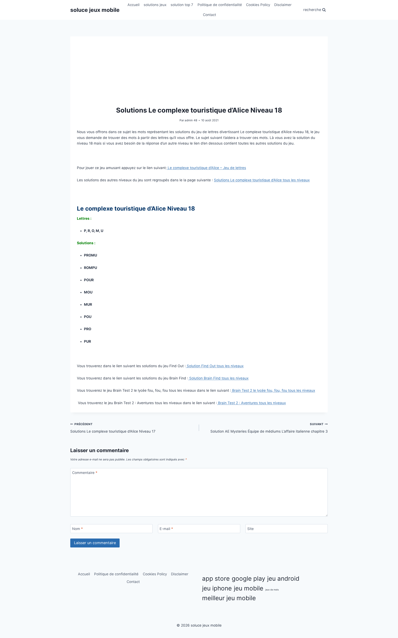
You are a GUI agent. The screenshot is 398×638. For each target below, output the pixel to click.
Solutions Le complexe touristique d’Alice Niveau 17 (112, 427)
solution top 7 (182, 5)
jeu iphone (217, 588)
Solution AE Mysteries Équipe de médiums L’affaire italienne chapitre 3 (269, 427)
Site (250, 529)
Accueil (133, 5)
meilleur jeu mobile (229, 598)
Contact (209, 15)
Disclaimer (282, 5)
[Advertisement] (199, 74)
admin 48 (191, 120)
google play (248, 578)
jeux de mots (272, 589)
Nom (77, 529)
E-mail (166, 529)
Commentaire (84, 473)
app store (216, 578)
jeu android (283, 578)
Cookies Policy (258, 5)
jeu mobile (248, 588)
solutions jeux (155, 5)
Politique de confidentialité (220, 5)
